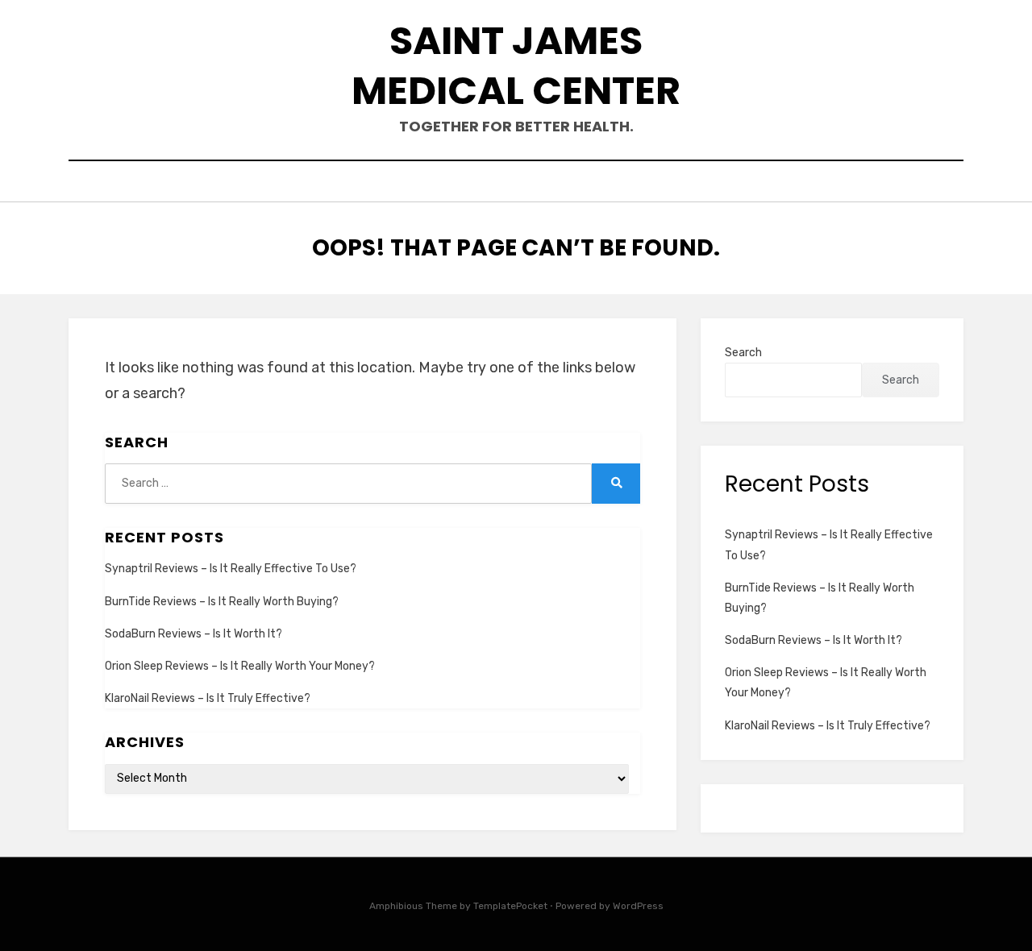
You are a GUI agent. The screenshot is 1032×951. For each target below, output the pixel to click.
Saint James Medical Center (516, 66)
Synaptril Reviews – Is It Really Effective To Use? (230, 568)
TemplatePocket (510, 906)
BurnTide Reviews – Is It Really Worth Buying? (222, 601)
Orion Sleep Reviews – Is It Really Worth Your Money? (240, 666)
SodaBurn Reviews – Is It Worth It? (193, 634)
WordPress (638, 906)
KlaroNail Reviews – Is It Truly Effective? (207, 698)
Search (743, 352)
